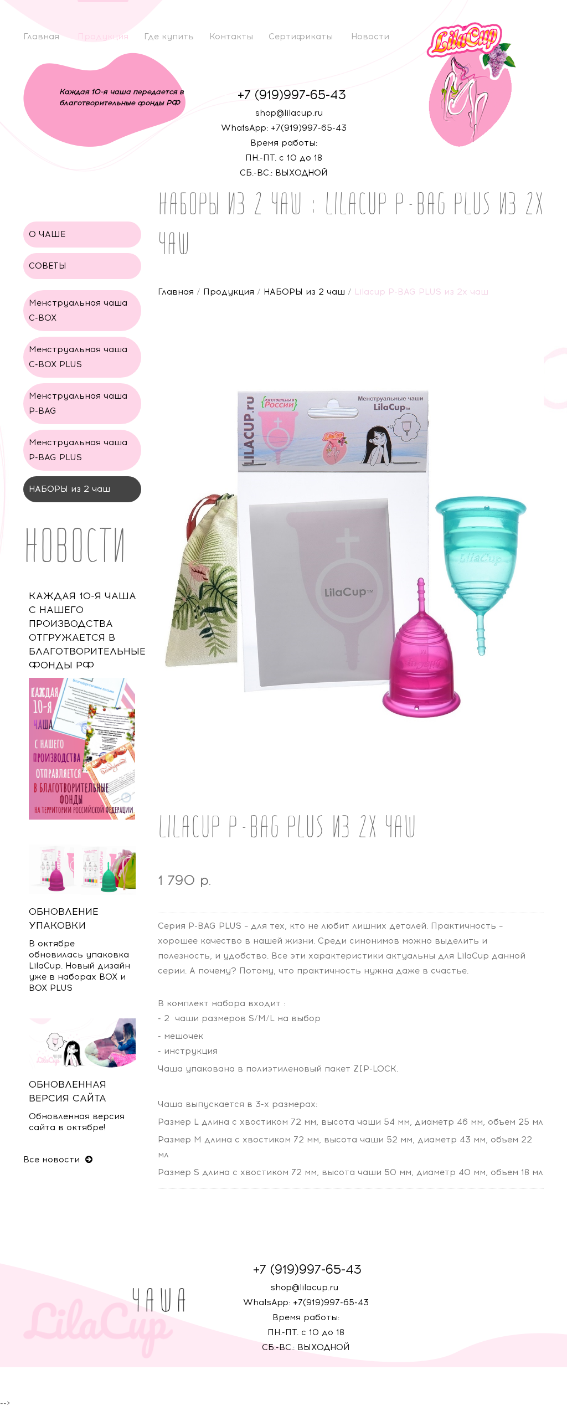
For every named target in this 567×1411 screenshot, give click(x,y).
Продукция (103, 37)
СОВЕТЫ (47, 266)
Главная (41, 37)
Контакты (231, 37)
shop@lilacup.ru (289, 113)
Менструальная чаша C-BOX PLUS (78, 356)
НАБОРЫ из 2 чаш (304, 292)
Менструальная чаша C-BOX (78, 310)
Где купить (169, 37)
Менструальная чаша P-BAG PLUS (78, 449)
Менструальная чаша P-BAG (78, 403)
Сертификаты (301, 37)
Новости (370, 37)
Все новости (53, 1160)
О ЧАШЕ (47, 234)
